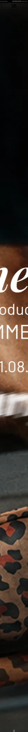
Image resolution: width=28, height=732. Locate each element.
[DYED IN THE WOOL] (14, 7)
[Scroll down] (14, 730)
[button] (23, 7)
